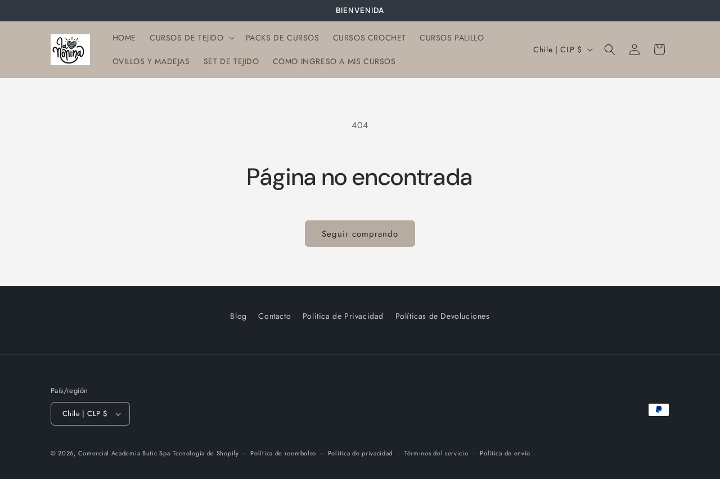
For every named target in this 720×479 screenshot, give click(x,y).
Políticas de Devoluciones (442, 316)
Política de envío (505, 453)
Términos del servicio (436, 453)
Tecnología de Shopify (206, 453)
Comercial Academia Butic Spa (124, 453)
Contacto (274, 316)
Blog (238, 316)
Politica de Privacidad (343, 316)
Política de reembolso (283, 453)
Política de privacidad (360, 453)
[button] (191, 37)
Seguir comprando (360, 234)
